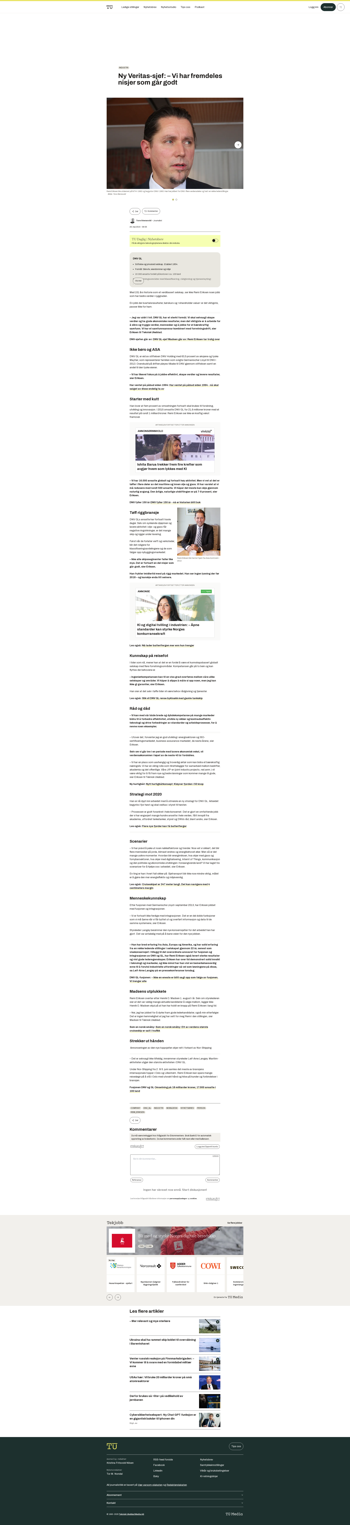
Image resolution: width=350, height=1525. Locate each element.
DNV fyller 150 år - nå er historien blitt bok (176, 502)
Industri (123, 68)
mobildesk (172, 1108)
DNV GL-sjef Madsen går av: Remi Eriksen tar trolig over (186, 339)
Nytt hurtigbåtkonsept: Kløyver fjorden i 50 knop (175, 784)
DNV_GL (147, 1108)
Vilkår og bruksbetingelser (214, 1470)
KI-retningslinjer (209, 1476)
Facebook (159, 1465)
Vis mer (138, 281)
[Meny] (341, 7)
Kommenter (153, 211)
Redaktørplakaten (177, 1485)
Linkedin (157, 1470)
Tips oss (236, 1446)
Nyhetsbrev (187, 1108)
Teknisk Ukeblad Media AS (131, 1514)
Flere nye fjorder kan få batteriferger (164, 826)
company (135, 1108)
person (201, 1108)
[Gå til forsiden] (110, 7)
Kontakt (111, 1503)
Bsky (156, 1476)
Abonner (328, 7)
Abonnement (114, 1495)
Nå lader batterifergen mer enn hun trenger (168, 645)
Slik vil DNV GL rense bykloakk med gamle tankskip (172, 698)
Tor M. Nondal (115, 1473)
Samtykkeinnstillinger (212, 1465)
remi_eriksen (137, 1112)
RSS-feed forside (163, 1459)
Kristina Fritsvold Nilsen (120, 1463)
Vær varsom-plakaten (150, 1485)
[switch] (215, 240)
